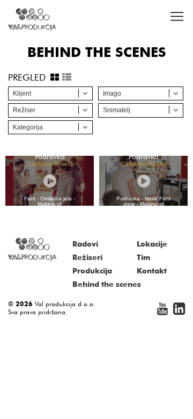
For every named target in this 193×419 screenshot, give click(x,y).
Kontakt (152, 270)
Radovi (85, 244)
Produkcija (92, 270)
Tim (143, 257)
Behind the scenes (106, 284)
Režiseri (87, 257)
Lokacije (152, 244)
